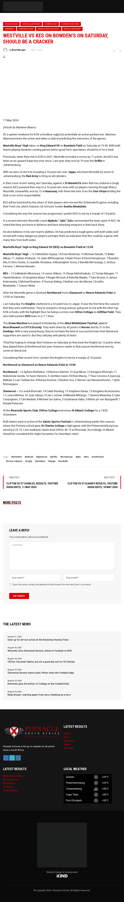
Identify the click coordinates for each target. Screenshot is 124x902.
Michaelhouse (10, 779)
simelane (40, 461)
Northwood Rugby (26, 29)
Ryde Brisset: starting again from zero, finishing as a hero (39, 695)
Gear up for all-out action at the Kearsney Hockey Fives (38, 640)
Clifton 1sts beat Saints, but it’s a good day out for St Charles (41, 662)
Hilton (67, 744)
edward (29, 456)
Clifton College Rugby (31, 24)
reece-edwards (14, 461)
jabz (79, 456)
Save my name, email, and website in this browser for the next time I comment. (52, 584)
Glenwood (69, 740)
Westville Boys (10, 790)
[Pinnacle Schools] (6, 6)
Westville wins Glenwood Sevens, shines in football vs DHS (40, 651)
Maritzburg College (13, 776)
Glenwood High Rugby (70, 24)
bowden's (17, 456)
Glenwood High (51, 24)
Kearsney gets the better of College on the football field (38, 684)
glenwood (42, 456)
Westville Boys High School (48, 29)
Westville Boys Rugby (72, 29)
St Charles (8, 786)
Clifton (67, 733)
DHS (66, 737)
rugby (29, 461)
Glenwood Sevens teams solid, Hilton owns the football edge (41, 673)
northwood (98, 456)
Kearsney (68, 748)
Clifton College (11, 24)
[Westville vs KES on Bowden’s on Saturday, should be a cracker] (62, 83)
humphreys (67, 456)
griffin (54, 456)
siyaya (52, 461)
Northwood (9, 29)
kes (87, 456)
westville (64, 461)
